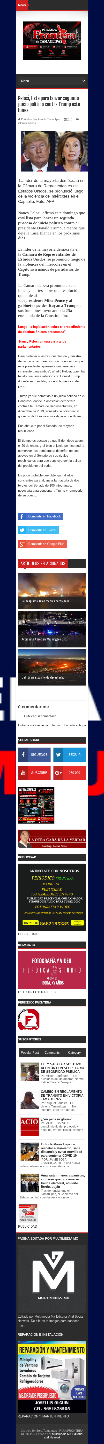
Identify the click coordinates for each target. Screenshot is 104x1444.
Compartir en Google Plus (46, 544)
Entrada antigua (75, 725)
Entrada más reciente (33, 725)
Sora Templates (46, 1430)
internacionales (27, 123)
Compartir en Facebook (44, 516)
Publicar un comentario (40, 716)
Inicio (56, 725)
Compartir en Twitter (42, 530)
